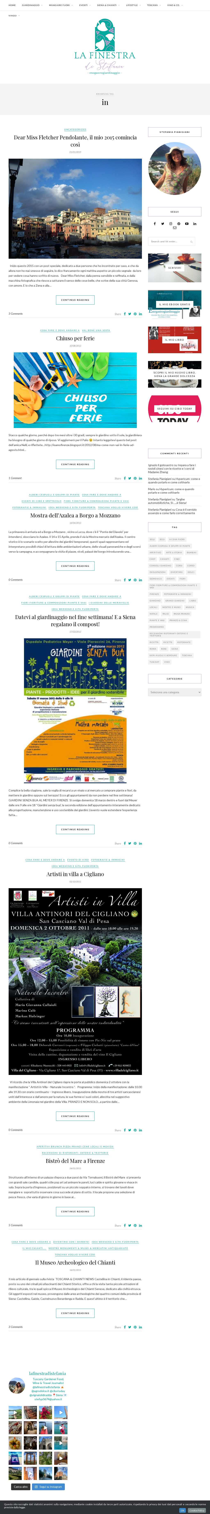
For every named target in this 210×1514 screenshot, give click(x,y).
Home (12, 5)
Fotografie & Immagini (29, 507)
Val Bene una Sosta (96, 330)
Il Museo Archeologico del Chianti (75, 1262)
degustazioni (158, 572)
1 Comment (15, 478)
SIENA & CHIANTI (107, 5)
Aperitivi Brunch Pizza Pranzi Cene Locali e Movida (75, 1146)
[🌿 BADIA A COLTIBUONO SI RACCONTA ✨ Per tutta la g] (15, 1473)
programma (157, 627)
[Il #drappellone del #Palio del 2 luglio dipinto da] (30, 1473)
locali (154, 607)
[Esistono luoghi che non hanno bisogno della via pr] (30, 1412)
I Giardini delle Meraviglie (109, 602)
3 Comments (16, 313)
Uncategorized (75, 129)
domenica (156, 579)
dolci (191, 572)
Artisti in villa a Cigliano (75, 874)
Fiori (183, 579)
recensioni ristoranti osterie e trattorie (169, 634)
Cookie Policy (196, 1510)
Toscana (187, 655)
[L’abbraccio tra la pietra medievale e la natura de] (45, 1442)
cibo (177, 559)
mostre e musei (171, 607)
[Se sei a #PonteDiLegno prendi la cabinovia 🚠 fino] (60, 1427)
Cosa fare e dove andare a (60, 330)
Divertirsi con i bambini (71, 1242)
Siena (175, 649)
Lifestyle (132, 5)
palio (166, 614)
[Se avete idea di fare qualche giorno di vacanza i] (60, 1442)
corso (191, 566)
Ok (182, 1510)
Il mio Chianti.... (34, 1248)
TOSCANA (152, 5)
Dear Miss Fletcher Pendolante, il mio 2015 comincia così (75, 141)
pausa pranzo (182, 614)
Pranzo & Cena (178, 620)
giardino (155, 601)
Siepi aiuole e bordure (163, 655)
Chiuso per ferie (75, 338)
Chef (152, 559)
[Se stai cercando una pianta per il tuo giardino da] (45, 1412)
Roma (153, 649)
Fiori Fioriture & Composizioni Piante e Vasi (96, 501)
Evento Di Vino (78, 859)
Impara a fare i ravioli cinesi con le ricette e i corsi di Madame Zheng (172, 468)
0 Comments (16, 579)
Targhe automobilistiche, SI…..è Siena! (167, 500)
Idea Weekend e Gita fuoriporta (72, 507)
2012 (152, 539)
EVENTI (83, 5)
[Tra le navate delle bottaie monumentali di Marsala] (30, 1427)
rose (164, 649)
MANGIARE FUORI (59, 5)
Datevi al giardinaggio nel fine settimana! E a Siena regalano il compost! (75, 620)
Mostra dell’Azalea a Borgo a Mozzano (75, 515)
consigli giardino (160, 566)
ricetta (154, 642)
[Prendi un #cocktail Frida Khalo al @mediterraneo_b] (45, 1427)
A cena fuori (177, 539)
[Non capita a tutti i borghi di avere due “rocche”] (30, 1458)
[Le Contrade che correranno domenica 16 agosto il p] (60, 1412)
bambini (191, 552)
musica (190, 607)
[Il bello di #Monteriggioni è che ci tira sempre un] (45, 1473)
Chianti (164, 559)
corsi (179, 566)
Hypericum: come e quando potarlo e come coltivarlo (174, 480)
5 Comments (16, 1225)
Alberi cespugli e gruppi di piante (54, 494)
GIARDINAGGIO (31, 5)
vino (167, 662)
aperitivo (155, 552)
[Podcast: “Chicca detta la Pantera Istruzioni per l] (15, 1458)
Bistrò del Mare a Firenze (75, 1160)
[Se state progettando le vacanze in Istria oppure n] (15, 1442)
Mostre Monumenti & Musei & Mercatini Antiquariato (88, 1248)
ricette (167, 642)
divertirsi (177, 572)
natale (154, 614)
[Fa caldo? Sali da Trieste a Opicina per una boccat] (60, 1458)
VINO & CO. (173, 5)
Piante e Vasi (157, 620)
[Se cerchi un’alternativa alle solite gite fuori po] (15, 1412)
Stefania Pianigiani (159, 478)
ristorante (184, 642)
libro (192, 601)
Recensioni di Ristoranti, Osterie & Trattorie (75, 1153)
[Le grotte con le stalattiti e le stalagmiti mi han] (30, 1442)
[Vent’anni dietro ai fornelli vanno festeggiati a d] (15, 1427)
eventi (171, 579)
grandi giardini (175, 601)
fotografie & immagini (177, 594)
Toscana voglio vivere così (118, 507)
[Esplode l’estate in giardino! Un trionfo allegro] (45, 1458)
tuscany (154, 662)
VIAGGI (13, 15)
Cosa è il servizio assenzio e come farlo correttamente (172, 511)
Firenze (154, 594)
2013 (162, 539)
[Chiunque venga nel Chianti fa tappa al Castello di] (60, 1473)
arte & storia (174, 552)
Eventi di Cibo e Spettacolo (42, 501)
